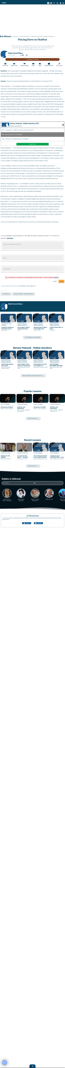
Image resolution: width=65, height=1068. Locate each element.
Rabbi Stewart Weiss (6, 458)
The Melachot (6, 294)
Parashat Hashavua (22, 453)
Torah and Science (22, 404)
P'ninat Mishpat (38, 453)
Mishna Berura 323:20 (12, 214)
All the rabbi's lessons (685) (33, 337)
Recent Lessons (32, 440)
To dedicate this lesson (33, 59)
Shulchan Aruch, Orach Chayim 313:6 (35, 160)
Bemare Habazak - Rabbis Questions (24, 294)
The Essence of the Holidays (6, 324)
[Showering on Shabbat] (8, 403)
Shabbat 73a (49, 91)
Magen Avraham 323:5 (28, 217)
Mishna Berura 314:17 (50, 201)
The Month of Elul (5, 453)
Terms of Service (30, 285)
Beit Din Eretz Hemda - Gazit (40, 458)
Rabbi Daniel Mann (5, 367)
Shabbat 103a (34, 166)
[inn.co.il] (48, 3)
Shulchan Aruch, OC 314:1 (9, 186)
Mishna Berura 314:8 (52, 168)
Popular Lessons (32, 391)
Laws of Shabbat (5, 404)
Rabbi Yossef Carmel (22, 458)
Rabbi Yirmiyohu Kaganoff (7, 408)
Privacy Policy (22, 285)
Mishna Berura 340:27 (27, 89)
